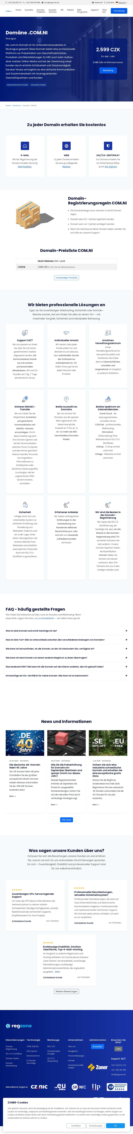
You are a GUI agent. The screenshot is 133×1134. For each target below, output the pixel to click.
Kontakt (71, 1060)
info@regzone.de (51, 3)
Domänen (17, 105)
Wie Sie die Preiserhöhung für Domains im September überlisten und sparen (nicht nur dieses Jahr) (66, 770)
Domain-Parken (12, 1058)
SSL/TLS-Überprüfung (52, 1059)
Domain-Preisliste (41, 11)
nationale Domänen (38, 85)
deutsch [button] (122, 3)
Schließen (76, 1125)
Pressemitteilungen (76, 1056)
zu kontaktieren (46, 618)
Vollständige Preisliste (66, 277)
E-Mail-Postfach (28, 165)
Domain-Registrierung (11, 1047)
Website (66, 166)
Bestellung (108, 70)
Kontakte (110, 3)
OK (115, 1125)
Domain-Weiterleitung (11, 1064)
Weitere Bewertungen (66, 991)
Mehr (11, 796)
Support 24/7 (118, 1058)
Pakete (70, 10)
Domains (29, 10)
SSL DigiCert (111, 166)
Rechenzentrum (33, 1056)
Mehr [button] (56, 971)
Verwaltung (119, 10)
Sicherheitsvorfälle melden (75, 1066)
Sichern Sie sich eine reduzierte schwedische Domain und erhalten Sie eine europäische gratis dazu (107, 770)
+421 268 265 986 (33, 3)
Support (95, 10)
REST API (51, 1046)
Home (18, 10)
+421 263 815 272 (15, 3)
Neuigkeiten (73, 1051)
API (62, 10)
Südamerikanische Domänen (17, 85)
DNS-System (31, 1051)
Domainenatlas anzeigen (53, 1052)
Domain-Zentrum (53, 11)
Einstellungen (95, 1125)
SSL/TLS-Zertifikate (14, 1053)
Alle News (66, 819)
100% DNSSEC (32, 1046)
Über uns (104, 11)
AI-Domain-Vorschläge (31, 1061)
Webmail (98, 3)
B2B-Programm (82, 11)
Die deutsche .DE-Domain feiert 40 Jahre (24, 766)
